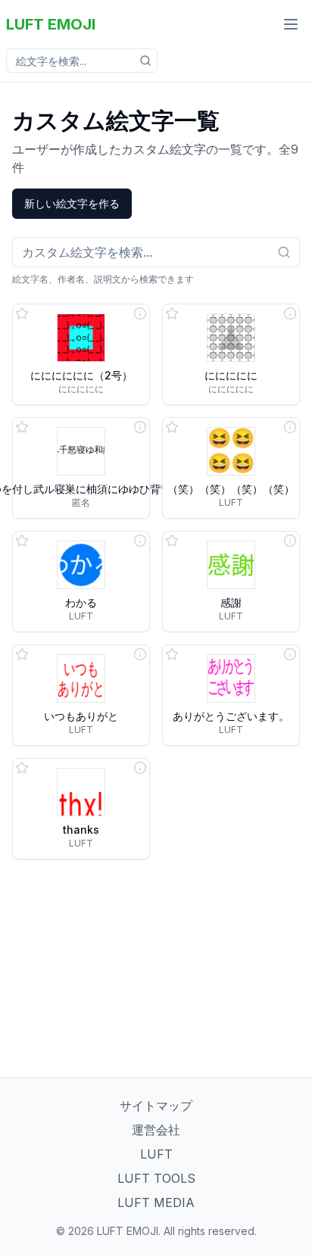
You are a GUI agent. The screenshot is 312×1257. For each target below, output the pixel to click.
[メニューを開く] (291, 24)
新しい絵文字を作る (72, 203)
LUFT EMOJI (50, 24)
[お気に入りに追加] (22, 313)
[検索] (145, 60)
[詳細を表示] (140, 313)
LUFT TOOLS (156, 1178)
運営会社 (156, 1129)
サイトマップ (156, 1105)
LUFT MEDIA (156, 1202)
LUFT (156, 1154)
